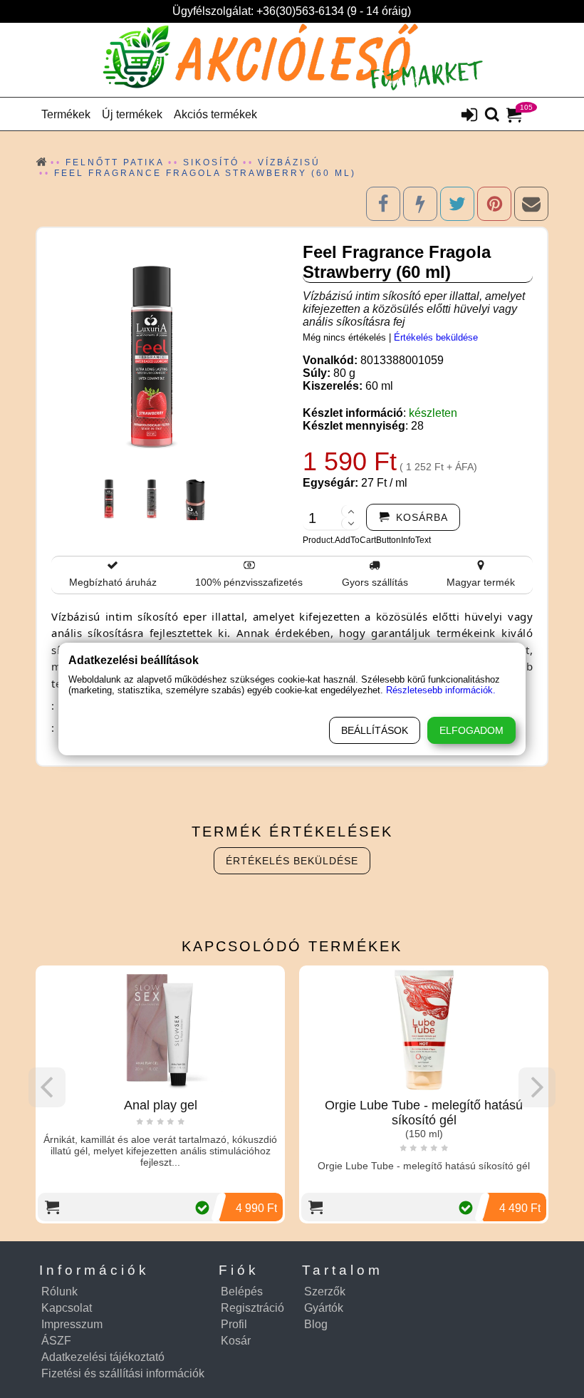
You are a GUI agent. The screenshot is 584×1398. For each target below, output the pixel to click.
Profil (234, 1324)
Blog (316, 1324)
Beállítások (374, 730)
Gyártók (323, 1308)
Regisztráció (252, 1308)
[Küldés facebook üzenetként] (420, 204)
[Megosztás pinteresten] (494, 204)
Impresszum (72, 1324)
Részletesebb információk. (441, 690)
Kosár (236, 1341)
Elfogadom (471, 730)
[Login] (469, 116)
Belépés (242, 1291)
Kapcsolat (66, 1308)
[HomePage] (292, 60)
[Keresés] (492, 115)
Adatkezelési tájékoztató (103, 1357)
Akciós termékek (215, 114)
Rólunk (59, 1291)
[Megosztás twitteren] (457, 204)
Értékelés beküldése (436, 337)
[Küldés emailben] (531, 204)
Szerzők (324, 1291)
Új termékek (132, 114)
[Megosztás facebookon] (383, 204)
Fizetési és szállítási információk (122, 1373)
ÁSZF (56, 1341)
